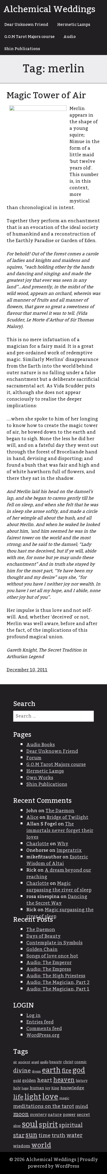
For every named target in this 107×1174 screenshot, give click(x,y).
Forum (33, 758)
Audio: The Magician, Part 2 (57, 982)
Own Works (39, 777)
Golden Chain (42, 949)
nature (55, 1115)
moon (21, 1114)
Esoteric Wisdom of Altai (57, 860)
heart (44, 1080)
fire (66, 1070)
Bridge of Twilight (67, 817)
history (82, 1080)
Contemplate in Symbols (54, 942)
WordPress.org (43, 1035)
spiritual (71, 1125)
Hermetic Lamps (73, 25)
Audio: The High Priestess (55, 976)
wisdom (21, 1146)
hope (25, 1088)
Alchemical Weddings (49, 9)
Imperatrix (69, 850)
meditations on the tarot (43, 1106)
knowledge (72, 1088)
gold (17, 1080)
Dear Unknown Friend (26, 25)
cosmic (80, 1062)
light (32, 1097)
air (15, 1062)
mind (81, 1106)
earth (51, 1070)
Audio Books (40, 744)
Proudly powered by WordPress (63, 1163)
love (50, 1097)
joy (47, 1088)
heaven (64, 1080)
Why (62, 843)
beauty (55, 1062)
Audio (69, 37)
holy (17, 1088)
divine (22, 1070)
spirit (48, 1125)
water (74, 1135)
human (37, 1088)
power (69, 1114)
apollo (44, 1062)
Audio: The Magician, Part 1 (57, 989)
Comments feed (44, 1028)
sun (31, 1135)
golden (29, 1081)
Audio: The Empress (48, 969)
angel (35, 1062)
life (18, 1097)
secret (83, 1114)
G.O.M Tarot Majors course (29, 37)
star (18, 1135)
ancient (24, 1062)
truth (58, 1136)
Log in (33, 1015)
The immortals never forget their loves (59, 831)
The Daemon (60, 810)
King (55, 1088)
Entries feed (40, 1022)
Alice (32, 817)
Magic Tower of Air (46, 95)
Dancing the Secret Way (56, 900)
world (41, 1145)
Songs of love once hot (52, 956)
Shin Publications (22, 49)
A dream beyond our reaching (58, 873)
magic (64, 1098)
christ (68, 1062)
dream (36, 1071)
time (44, 1136)
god (78, 1070)
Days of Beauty (43, 936)
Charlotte (37, 843)
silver (17, 1126)
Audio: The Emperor (49, 962)
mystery (38, 1115)
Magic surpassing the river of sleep (58, 886)
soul (30, 1124)
